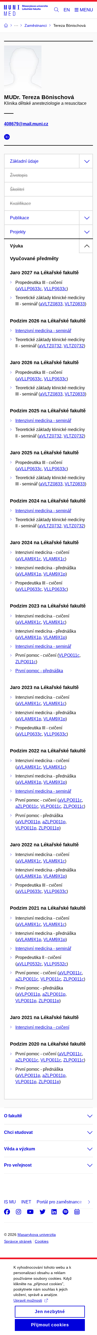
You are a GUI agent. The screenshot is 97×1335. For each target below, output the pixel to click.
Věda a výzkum (19, 1149)
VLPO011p (25, 828)
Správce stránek (18, 1241)
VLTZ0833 (75, 304)
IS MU (10, 1202)
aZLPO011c (26, 806)
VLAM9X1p (54, 574)
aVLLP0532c (29, 964)
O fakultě (13, 1116)
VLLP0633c (55, 288)
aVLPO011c (70, 800)
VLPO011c (69, 655)
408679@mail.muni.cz (26, 124)
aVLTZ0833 (51, 304)
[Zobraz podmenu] (85, 1116)
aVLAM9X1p (29, 574)
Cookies (41, 1241)
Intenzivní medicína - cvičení (42, 1027)
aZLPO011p (53, 822)
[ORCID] (8, 137)
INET (26, 1202)
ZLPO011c (25, 662)
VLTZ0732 (74, 346)
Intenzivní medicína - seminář (43, 330)
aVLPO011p (28, 822)
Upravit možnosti (27, 1300)
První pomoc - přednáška (39, 670)
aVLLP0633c (29, 288)
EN (67, 9)
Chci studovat (18, 1132)
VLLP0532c (55, 964)
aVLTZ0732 (50, 346)
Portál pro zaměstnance (59, 1202)
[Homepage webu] (26, 10)
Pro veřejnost (18, 1165)
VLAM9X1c (54, 559)
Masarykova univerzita (37, 1234)
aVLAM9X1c (29, 559)
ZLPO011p (49, 828)
